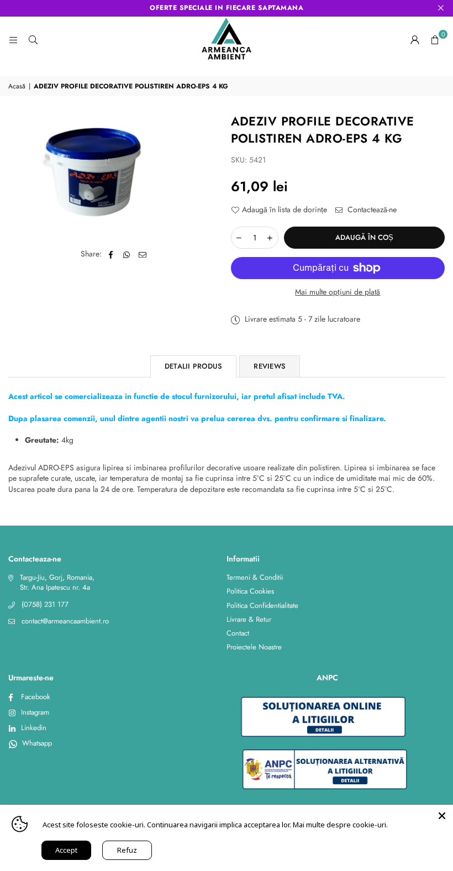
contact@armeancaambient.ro (65, 621)
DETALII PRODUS (194, 366)
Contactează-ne (371, 209)
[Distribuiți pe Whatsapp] (127, 254)
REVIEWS (270, 366)
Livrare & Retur (249, 619)
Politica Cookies (250, 591)
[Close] (441, 815)
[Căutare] (33, 39)
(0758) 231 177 (45, 604)
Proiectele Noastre (254, 647)
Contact (238, 633)
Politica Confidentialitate (262, 605)
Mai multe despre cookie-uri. (340, 825)
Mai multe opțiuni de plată (337, 292)
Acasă (16, 86)
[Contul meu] (415, 40)
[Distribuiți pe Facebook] (111, 254)
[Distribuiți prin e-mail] (143, 254)
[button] (435, 40)
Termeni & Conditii (255, 577)
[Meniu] (13, 39)
